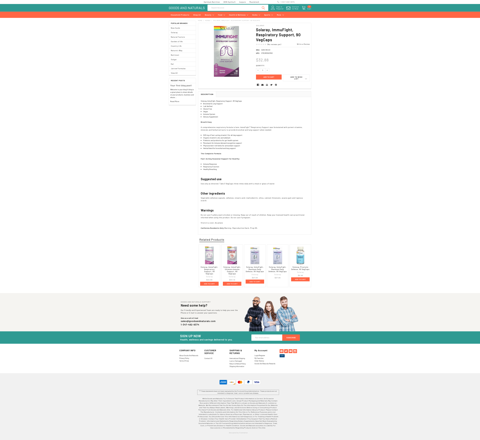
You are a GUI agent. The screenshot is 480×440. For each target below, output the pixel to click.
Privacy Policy (184, 358)
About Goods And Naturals (188, 355)
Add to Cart (209, 284)
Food (220, 15)
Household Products (180, 15)
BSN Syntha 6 (230, 2)
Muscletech (254, 2)
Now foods (175, 28)
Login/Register (259, 355)
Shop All (197, 15)
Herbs (255, 15)
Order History (259, 361)
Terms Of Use (184, 361)
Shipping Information (237, 366)
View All (174, 73)
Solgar (174, 59)
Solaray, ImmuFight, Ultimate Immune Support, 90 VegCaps (232, 270)
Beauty (208, 15)
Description (207, 94)
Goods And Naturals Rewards (264, 364)
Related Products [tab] (211, 239)
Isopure (242, 2)
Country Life (176, 46)
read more (174, 101)
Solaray (174, 32)
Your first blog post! (181, 85)
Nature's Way (176, 50)
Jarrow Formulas (178, 68)
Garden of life (177, 41)
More (279, 15)
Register (280, 9)
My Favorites (259, 358)
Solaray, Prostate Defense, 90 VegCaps (300, 268)
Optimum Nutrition (212, 2)
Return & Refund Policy (238, 364)
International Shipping (237, 358)
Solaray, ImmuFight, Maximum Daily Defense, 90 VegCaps (255, 269)
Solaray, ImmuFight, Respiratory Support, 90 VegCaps (209, 270)
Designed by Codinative (238, 432)
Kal (172, 64)
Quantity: (260, 65)
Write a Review (303, 44)
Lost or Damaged (236, 361)
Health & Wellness (237, 15)
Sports (267, 15)
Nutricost (175, 55)
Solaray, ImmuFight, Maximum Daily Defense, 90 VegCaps (277, 269)
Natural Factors (178, 37)
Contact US (208, 358)
